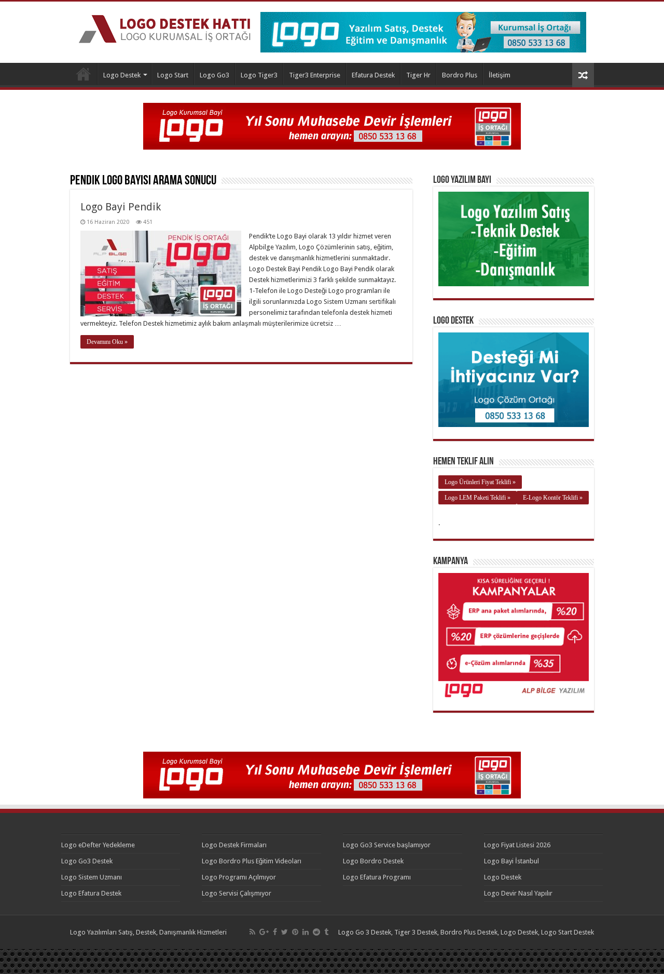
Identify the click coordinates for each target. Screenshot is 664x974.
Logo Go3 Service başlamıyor (387, 845)
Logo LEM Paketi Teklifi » (477, 497)
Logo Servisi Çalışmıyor (236, 893)
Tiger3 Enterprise (314, 75)
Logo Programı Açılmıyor (239, 877)
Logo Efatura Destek (91, 893)
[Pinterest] (295, 932)
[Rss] (252, 932)
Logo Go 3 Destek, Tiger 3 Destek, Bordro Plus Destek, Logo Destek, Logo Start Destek (466, 932)
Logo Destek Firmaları (234, 845)
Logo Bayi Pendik (120, 207)
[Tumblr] (326, 932)
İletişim (499, 75)
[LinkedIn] (305, 932)
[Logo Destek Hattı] (165, 27)
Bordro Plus (459, 75)
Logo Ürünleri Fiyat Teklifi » (480, 482)
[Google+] (264, 932)
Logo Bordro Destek (373, 861)
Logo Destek (83, 74)
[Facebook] (275, 932)
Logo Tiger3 (259, 75)
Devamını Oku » (107, 341)
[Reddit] (316, 932)
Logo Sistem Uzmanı (91, 877)
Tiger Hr (418, 75)
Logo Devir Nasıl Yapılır (518, 893)
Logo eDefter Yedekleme (98, 845)
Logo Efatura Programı (377, 877)
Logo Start (172, 75)
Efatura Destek (373, 75)
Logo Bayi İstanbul (511, 861)
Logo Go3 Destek (87, 861)
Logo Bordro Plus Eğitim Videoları (251, 861)
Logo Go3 (214, 75)
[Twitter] (284, 932)
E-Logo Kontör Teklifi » (553, 497)
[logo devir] (332, 125)
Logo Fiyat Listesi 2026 (517, 845)
